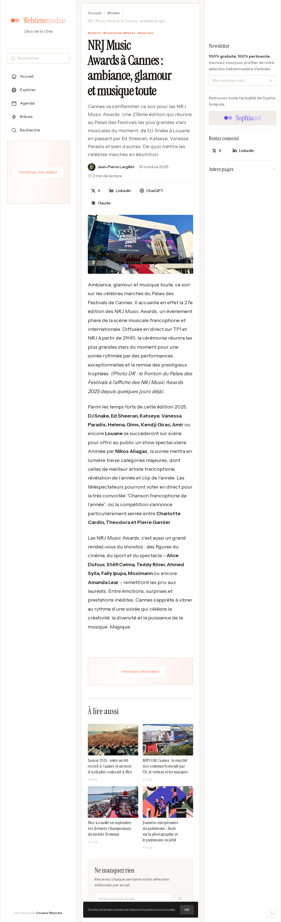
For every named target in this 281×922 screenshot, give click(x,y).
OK (186, 909)
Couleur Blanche (49, 913)
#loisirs (113, 12)
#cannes (146, 33)
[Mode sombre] (272, 913)
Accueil (94, 12)
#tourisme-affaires (119, 33)
